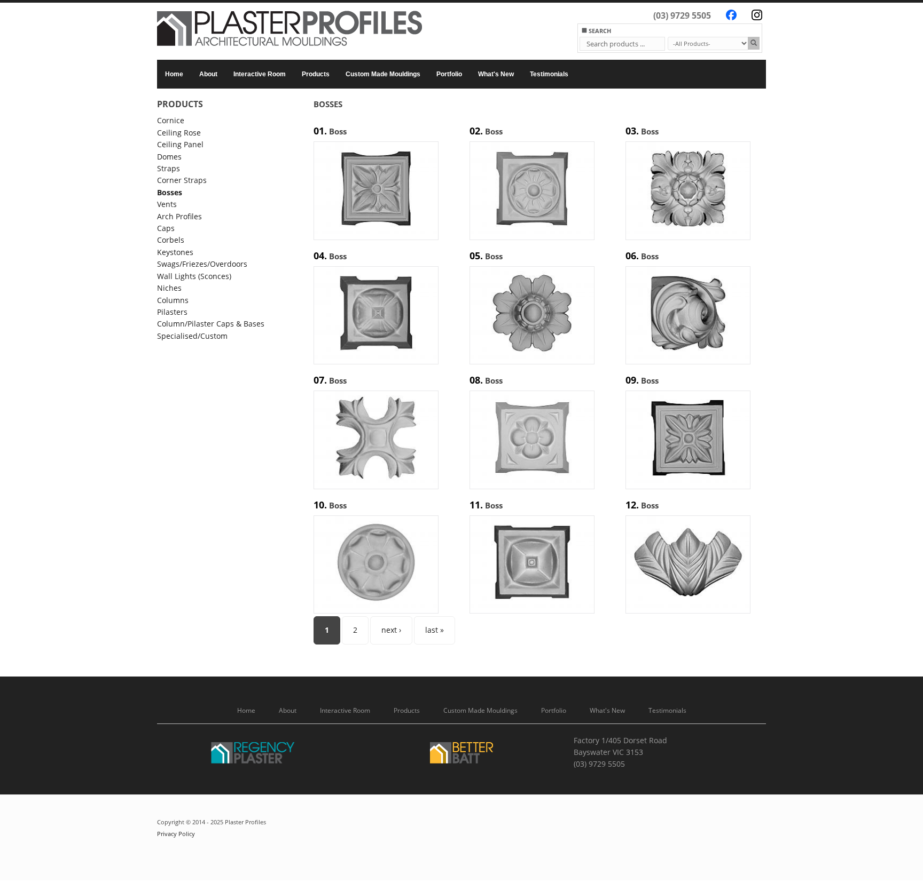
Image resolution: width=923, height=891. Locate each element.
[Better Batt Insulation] (461, 755)
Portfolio (449, 74)
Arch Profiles (179, 216)
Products (316, 74)
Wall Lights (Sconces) (194, 276)
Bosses (169, 192)
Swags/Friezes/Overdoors (202, 264)
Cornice (170, 120)
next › (391, 630)
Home (174, 74)
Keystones (175, 252)
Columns (173, 300)
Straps (168, 168)
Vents (167, 204)
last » (434, 630)
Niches (169, 288)
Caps (166, 228)
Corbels (170, 240)
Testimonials (549, 74)
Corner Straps (182, 180)
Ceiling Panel (180, 144)
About (208, 74)
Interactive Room (259, 74)
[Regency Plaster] (253, 755)
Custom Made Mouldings (383, 74)
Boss (338, 131)
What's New (496, 74)
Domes (169, 157)
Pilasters (172, 312)
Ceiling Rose (179, 133)
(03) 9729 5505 (682, 15)
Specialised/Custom (192, 336)
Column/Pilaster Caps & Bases (210, 324)
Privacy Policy (176, 834)
